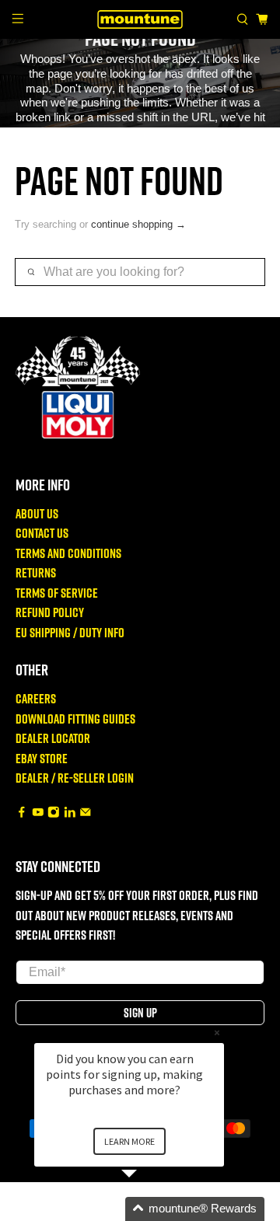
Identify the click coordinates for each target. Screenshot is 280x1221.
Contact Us (42, 533)
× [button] (217, 1032)
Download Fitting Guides (75, 718)
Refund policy (50, 612)
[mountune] (140, 19)
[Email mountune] (85, 813)
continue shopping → (138, 224)
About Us (37, 513)
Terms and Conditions (68, 553)
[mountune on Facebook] (22, 813)
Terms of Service (57, 592)
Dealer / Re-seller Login (75, 777)
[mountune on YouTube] (38, 813)
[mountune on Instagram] (53, 813)
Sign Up (140, 1012)
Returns (36, 572)
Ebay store (42, 758)
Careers (36, 698)
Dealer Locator (53, 738)
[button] (147, 1209)
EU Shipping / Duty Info (70, 632)
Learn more (129, 1141)
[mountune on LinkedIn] (70, 813)
